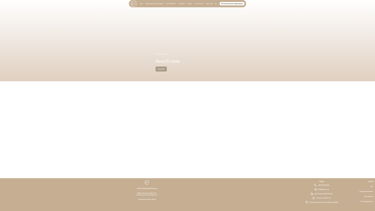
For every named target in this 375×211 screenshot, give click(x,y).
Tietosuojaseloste (366, 201)
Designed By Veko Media (147, 199)
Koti (371, 186)
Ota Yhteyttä (368, 196)
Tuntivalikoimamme (366, 191)
